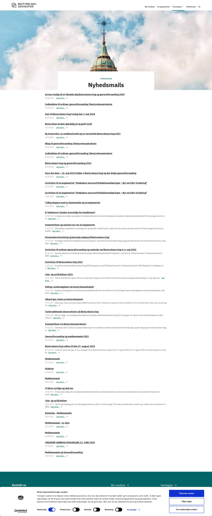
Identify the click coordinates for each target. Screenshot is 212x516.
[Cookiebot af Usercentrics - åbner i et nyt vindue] (21, 511)
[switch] (76, 510)
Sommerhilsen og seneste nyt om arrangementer (70, 224)
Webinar (49, 368)
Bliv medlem (118, 485)
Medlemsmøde (52, 358)
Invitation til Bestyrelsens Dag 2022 (64, 262)
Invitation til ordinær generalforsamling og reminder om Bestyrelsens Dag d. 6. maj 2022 (90, 249)
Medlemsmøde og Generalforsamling (64, 452)
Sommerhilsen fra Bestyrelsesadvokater (65, 324)
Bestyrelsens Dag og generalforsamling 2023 (68, 163)
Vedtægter (167, 485)
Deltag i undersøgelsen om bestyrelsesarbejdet (69, 286)
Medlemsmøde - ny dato (57, 422)
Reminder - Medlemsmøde (58, 413)
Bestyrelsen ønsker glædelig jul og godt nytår (68, 124)
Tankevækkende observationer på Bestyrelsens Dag (72, 311)
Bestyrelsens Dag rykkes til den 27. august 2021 (70, 346)
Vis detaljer (132, 510)
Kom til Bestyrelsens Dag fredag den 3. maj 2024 (70, 114)
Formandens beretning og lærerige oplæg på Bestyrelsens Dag (77, 237)
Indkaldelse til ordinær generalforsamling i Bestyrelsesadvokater (78, 104)
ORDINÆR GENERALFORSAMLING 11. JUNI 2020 (70, 442)
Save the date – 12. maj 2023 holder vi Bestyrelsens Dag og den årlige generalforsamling (90, 173)
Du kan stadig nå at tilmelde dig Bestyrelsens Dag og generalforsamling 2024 (85, 94)
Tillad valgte (186, 501)
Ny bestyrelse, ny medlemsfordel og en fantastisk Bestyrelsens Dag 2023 (82, 133)
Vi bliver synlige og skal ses (59, 388)
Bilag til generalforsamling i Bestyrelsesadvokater (71, 143)
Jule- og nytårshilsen (56, 400)
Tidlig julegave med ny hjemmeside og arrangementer (72, 202)
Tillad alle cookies (186, 493)
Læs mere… (60, 98)
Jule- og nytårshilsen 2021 (59, 274)
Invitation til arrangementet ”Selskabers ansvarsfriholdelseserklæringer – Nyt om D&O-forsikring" (96, 183)
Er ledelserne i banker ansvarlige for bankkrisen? (70, 212)
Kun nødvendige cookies (186, 509)
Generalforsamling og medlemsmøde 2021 (67, 336)
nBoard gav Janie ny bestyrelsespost (64, 299)
